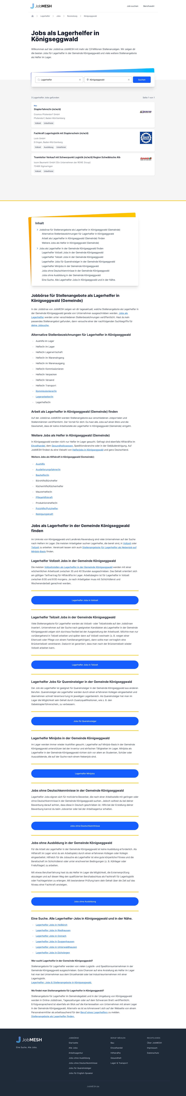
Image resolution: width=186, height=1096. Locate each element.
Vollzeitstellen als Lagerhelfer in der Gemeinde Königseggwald (78, 567)
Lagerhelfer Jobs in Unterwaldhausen (56, 947)
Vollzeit (127, 543)
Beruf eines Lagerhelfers (94, 1012)
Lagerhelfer (45, 16)
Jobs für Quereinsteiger (85, 721)
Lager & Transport (119, 1063)
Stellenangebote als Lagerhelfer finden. (53, 1016)
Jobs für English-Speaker (81, 1073)
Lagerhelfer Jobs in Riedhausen (53, 930)
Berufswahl (148, 6)
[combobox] (108, 80)
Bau (112, 1042)
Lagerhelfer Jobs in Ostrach (51, 936)
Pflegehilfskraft (44, 497)
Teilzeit (35, 547)
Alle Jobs (73, 1048)
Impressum (152, 1048)
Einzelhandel (38, 445)
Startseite (73, 1042)
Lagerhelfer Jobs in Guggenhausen (55, 941)
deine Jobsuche (40, 325)
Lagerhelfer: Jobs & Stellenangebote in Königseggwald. (61, 982)
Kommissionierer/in (46, 391)
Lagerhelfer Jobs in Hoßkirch (51, 924)
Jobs (58, 16)
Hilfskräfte (116, 1053)
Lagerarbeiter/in (44, 396)
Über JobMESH (154, 1042)
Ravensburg (72, 16)
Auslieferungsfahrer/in (48, 469)
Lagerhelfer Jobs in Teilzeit (85, 664)
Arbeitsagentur (76, 1053)
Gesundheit (116, 1058)
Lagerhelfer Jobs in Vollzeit (85, 600)
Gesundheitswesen (62, 445)
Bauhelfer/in (42, 475)
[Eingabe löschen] (80, 80)
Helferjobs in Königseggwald (87, 449)
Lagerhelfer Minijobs (85, 773)
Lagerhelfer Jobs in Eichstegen (53, 952)
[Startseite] (32, 16)
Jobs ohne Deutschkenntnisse (85, 826)
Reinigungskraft (44, 514)
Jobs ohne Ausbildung (85, 901)
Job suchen (132, 6)
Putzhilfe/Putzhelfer (47, 508)
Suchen (142, 79)
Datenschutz (153, 1053)
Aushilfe (40, 464)
